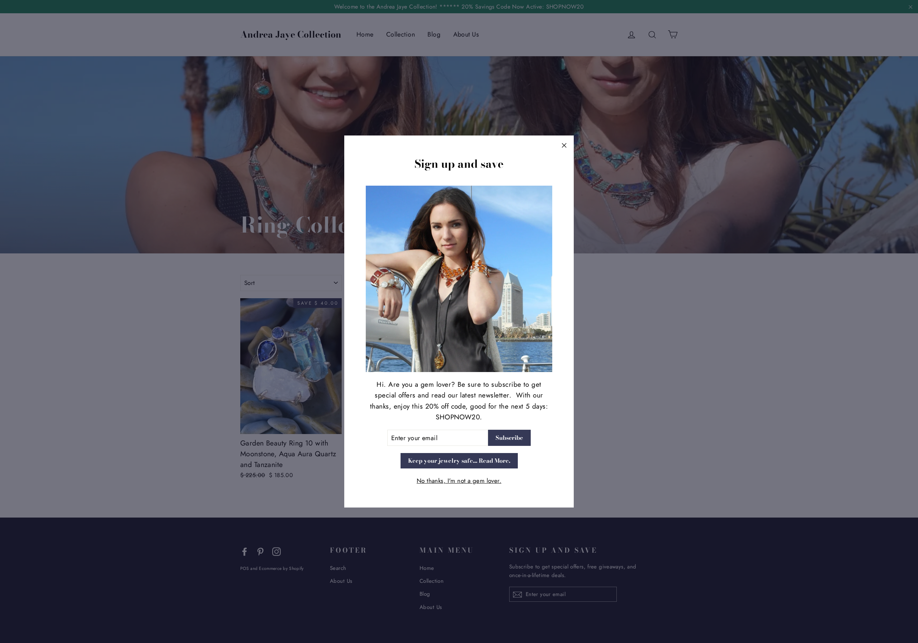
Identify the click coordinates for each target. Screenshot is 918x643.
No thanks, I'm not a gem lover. (459, 480)
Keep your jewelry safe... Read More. (459, 460)
